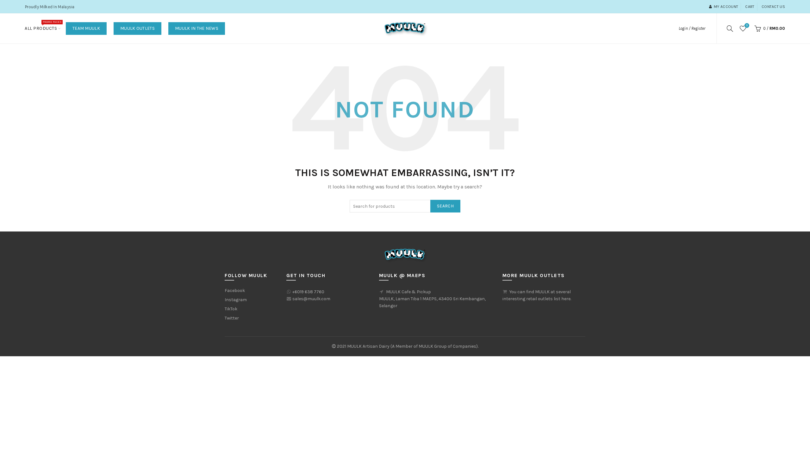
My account (726, 6)
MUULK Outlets (137, 28)
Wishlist (747, 25)
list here (562, 298)
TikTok (231, 309)
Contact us (773, 6)
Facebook (235, 290)
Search (445, 206)
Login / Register (692, 28)
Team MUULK (86, 28)
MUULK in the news (196, 28)
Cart (749, 6)
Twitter (232, 318)
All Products (43, 25)
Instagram (236, 299)
